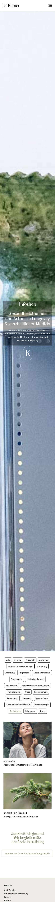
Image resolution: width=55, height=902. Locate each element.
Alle (8, 660)
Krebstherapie (41, 691)
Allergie (17, 660)
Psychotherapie (42, 704)
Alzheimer (44, 660)
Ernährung (10, 672)
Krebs (27, 691)
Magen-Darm (42, 698)
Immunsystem (13, 691)
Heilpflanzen (11, 685)
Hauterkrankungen (35, 679)
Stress (42, 711)
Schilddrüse (15, 711)
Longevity (26, 698)
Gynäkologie (16, 679)
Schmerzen (30, 711)
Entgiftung (42, 666)
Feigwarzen (24, 672)
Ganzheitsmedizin (42, 672)
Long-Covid (12, 698)
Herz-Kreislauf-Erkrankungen (35, 685)
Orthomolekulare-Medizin (18, 704)
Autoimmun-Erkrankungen (20, 666)
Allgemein (30, 660)
